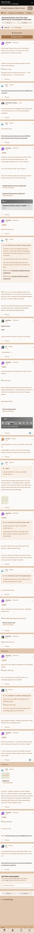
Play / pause (3, 423)
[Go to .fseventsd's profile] (2, 27)
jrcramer (7, 438)
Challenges (18, 27)
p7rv (6, 85)
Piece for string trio (10, 426)
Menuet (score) (5, 326)
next (27, 423)
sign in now (9, 880)
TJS (6, 346)
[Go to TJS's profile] (2, 347)
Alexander (8, 320)
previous (23, 423)
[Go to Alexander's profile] (2, 321)
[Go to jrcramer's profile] (2, 439)
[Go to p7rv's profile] (2, 85)
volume (20, 423)
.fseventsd (7, 27)
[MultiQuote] (2, 79)
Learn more (3, 3)
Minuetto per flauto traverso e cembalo (16, 207)
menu (31, 423)
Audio (3, 329)
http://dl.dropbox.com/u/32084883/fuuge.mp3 (18, 835)
